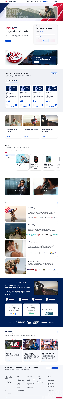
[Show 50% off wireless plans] (29, 67)
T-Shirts (38, 376)
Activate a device (30, 387)
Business (14, 1)
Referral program (8, 393)
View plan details (11, 106)
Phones (6, 151)
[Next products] (20, 172)
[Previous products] (17, 172)
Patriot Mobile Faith (50, 386)
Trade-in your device (20, 380)
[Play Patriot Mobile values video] (46, 288)
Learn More (7, 294)
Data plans (28, 386)
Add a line (18, 388)
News (41, 1)
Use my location (38, 36)
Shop (28, 1)
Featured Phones (8, 155)
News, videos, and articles (50, 391)
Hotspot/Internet (11, 151)
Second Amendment (50, 380)
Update (53, 34)
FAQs (6, 390)
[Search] (49, 1)
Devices (18, 377)
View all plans (54, 73)
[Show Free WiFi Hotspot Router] (31, 67)
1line (6, 80)
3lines (12, 80)
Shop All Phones (8, 157)
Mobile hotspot (29, 384)
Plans (18, 376)
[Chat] (10, 385)
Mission (32, 1)
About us (49, 376)
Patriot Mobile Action (49, 388)
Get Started (45, 1)
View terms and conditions (47, 61)
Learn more (41, 31)
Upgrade (18, 387)
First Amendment (50, 379)
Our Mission (18, 40)
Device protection (31, 379)
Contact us (49, 367)
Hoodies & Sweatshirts (39, 378)
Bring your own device (20, 379)
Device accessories (20, 386)
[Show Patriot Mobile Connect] (34, 67)
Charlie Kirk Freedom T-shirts (40, 382)
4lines (15, 80)
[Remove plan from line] (7, 105)
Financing (18, 383)
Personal (10, 1)
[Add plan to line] (16, 105)
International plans (20, 384)
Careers (6, 391)
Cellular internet (29, 376)
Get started (55, 367)
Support (36, 1)
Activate (13, 40)
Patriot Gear (21, 151)
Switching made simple (20, 390)
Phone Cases (39, 380)
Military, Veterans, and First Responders (50, 384)
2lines (9, 80)
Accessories (16, 151)
